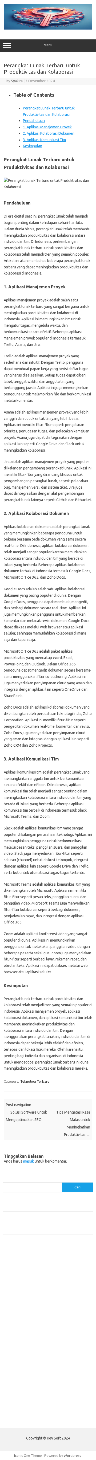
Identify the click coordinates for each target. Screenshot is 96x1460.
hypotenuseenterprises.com (28, 1315)
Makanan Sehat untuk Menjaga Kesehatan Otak (39, 1215)
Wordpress (72, 1455)
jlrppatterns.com (18, 1402)
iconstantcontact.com (22, 1320)
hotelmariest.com (19, 1310)
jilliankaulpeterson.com (23, 1397)
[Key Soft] (48, 28)
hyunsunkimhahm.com (22, 1381)
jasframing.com (17, 1330)
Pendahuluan (34, 120)
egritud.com (15, 1361)
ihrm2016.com (16, 1386)
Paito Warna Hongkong (21, 1419)
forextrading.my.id (20, 1351)
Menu (48, 45)
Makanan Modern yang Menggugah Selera (35, 1238)
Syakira (17, 81)
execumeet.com (18, 1284)
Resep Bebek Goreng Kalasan (25, 1207)
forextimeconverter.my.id (25, 1356)
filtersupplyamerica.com (24, 1295)
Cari (6, 1179)
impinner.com (15, 1325)
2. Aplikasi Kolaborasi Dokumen (48, 133)
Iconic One (22, 1455)
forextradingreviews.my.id (26, 1346)
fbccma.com (14, 1289)
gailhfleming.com (19, 1371)
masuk (28, 1161)
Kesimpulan (32, 146)
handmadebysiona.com (23, 1305)
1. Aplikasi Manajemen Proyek (47, 127)
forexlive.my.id (17, 1341)
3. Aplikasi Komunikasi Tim (44, 140)
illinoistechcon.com (20, 1392)
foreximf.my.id (16, 1335)
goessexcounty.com (21, 1300)
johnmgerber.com (19, 1407)
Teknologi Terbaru (34, 1081)
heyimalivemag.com (21, 1376)
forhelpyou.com (17, 1366)
